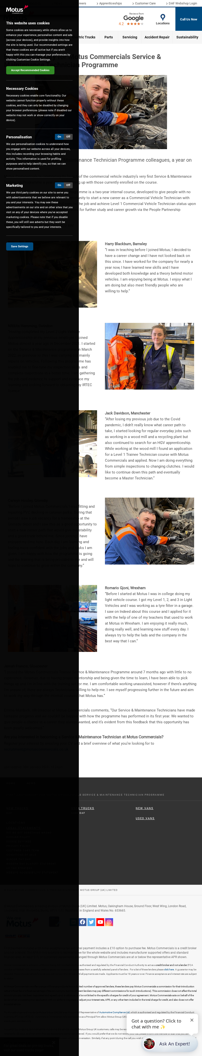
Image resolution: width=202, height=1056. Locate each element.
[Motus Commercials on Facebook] (82, 922)
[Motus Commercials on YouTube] (100, 922)
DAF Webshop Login (183, 3)
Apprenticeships (110, 3)
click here (169, 969)
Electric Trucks (83, 37)
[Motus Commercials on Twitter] (91, 922)
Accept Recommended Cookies (30, 70)
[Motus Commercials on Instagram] (109, 922)
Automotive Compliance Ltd (114, 1012)
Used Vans (145, 818)
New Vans (144, 808)
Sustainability (187, 37)
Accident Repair (157, 37)
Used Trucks (82, 808)
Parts (108, 37)
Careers (80, 3)
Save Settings (19, 246)
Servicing (129, 37)
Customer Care (145, 3)
